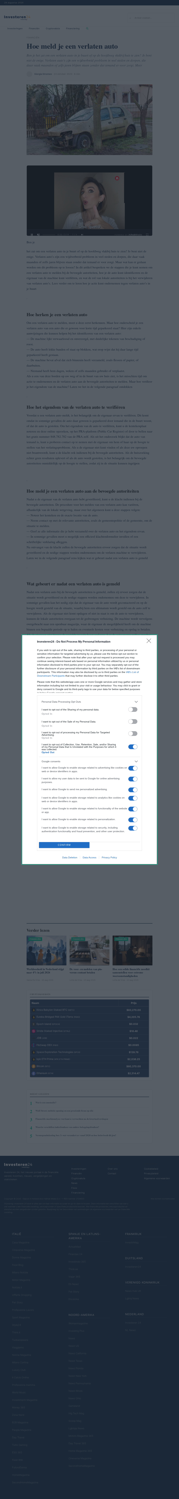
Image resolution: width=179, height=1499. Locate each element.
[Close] (150, 642)
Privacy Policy (109, 857)
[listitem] (89, 702)
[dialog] (89, 749)
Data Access (89, 857)
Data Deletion (69, 857)
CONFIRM (64, 845)
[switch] (132, 709)
